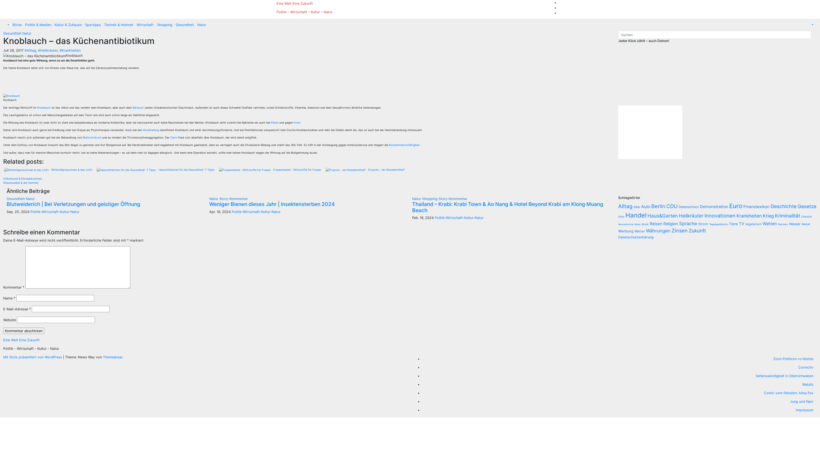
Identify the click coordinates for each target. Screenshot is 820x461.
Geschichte (783, 206)
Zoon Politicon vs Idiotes (793, 359)
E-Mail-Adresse (17, 309)
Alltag (625, 206)
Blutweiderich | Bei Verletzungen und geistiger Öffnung (73, 204)
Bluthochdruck (92, 137)
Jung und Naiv (801, 401)
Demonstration (714, 206)
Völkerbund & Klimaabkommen (22, 178)
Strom (703, 224)
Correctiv (805, 367)
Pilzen (274, 122)
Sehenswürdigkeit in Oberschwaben (784, 376)
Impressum (804, 410)
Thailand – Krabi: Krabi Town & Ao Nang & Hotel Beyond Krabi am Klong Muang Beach (507, 207)
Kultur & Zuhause (68, 25)
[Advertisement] (83, 83)
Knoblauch (44, 107)
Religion (670, 223)
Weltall (806, 224)
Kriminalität (787, 216)
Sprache (688, 223)
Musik (645, 224)
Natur (201, 25)
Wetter (639, 231)
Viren (297, 122)
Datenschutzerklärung (636, 237)
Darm (173, 137)
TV (741, 223)
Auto (645, 206)
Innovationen (719, 216)
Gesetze (807, 206)
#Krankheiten (70, 50)
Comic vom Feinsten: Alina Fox (788, 393)
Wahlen (770, 223)
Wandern (783, 224)
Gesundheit (185, 25)
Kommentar (13, 287)
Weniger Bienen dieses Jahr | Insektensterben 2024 (272, 204)
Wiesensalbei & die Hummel (20, 182)
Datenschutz (689, 207)
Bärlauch (138, 107)
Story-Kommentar (233, 199)
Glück (621, 216)
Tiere (733, 224)
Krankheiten (749, 216)
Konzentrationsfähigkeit (404, 145)
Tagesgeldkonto (718, 224)
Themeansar (112, 357)
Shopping (164, 25)
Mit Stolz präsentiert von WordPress (33, 357)
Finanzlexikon (756, 206)
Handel (635, 215)
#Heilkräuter (48, 50)
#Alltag (30, 50)
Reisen (656, 223)
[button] (8, 25)
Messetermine (625, 224)
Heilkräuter (691, 216)
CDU (672, 206)
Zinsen (680, 231)
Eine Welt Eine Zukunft (295, 3)
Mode (637, 224)
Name (9, 298)
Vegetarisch (753, 224)
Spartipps (93, 25)
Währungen (658, 230)
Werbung (625, 231)
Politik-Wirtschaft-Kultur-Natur (55, 212)
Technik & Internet (118, 25)
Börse (17, 25)
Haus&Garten (662, 216)
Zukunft (697, 230)
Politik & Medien (38, 25)
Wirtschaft (145, 25)
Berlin (658, 206)
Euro (735, 206)
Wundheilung (151, 130)
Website (9, 320)
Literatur (806, 216)
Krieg (768, 216)
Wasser (795, 224)
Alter (637, 207)
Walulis (807, 384)
